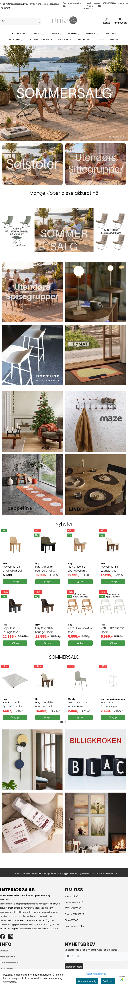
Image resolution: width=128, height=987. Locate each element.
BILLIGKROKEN (19, 33)
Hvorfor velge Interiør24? (87, 6)
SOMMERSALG (109, 3)
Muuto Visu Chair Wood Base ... (79, 704)
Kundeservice (74, 3)
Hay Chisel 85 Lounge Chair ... (45, 569)
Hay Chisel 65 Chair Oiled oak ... (13, 569)
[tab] (61, 722)
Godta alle (108, 981)
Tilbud (101, 39)
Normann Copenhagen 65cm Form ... (109, 705)
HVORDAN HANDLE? (10, 962)
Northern (111, 33)
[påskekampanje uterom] (64, 230)
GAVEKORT (84, 39)
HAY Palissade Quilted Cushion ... (14, 704)
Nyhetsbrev (122, 3)
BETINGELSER (6, 968)
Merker (114, 39)
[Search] (38, 21)
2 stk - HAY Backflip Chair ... (80, 630)
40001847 (73, 920)
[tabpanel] (15, 692)
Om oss (64, 4)
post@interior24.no (75, 926)
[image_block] (32, 292)
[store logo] (64, 21)
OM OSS (4, 950)
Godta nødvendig (87, 981)
